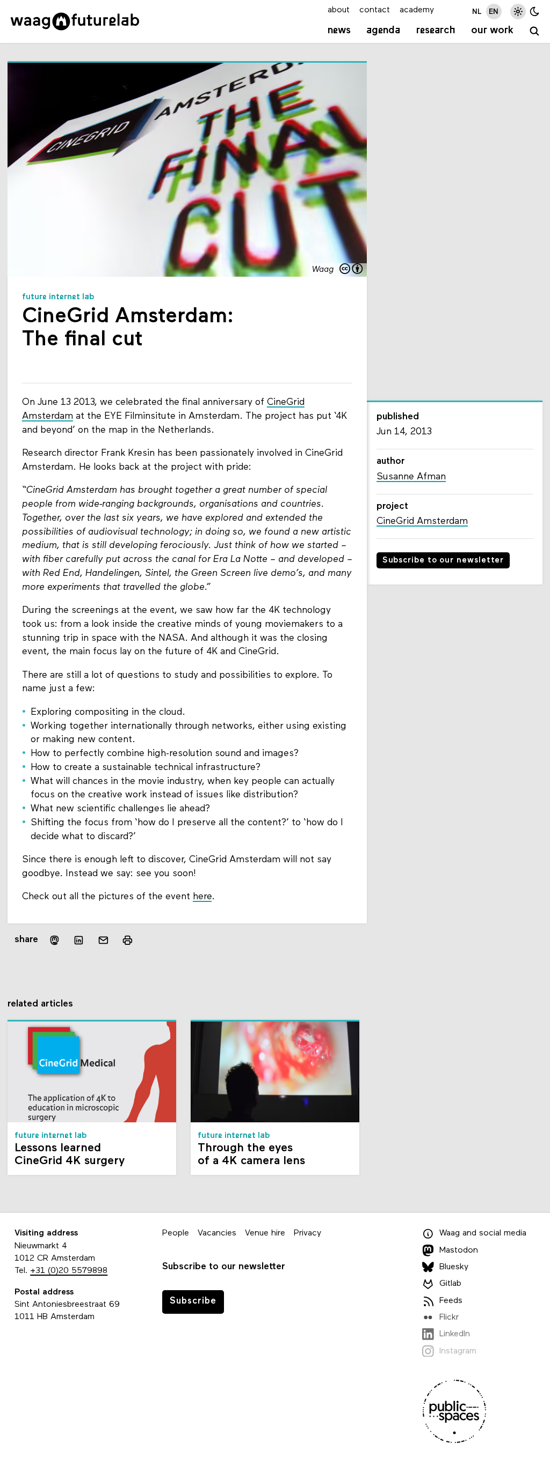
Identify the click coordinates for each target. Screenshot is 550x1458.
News (339, 30)
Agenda (383, 30)
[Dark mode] (534, 11)
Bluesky (453, 1267)
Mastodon (458, 1250)
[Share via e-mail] (104, 940)
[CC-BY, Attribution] (352, 269)
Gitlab (450, 1283)
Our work (492, 30)
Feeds (450, 1301)
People (175, 1233)
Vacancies (217, 1233)
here (202, 896)
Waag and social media (482, 1233)
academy (417, 10)
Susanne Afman (411, 477)
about (339, 10)
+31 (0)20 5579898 (68, 1271)
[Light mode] (518, 11)
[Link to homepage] (75, 21)
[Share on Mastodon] (54, 940)
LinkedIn (454, 1334)
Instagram (457, 1351)
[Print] (127, 940)
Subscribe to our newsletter (443, 561)
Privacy (307, 1233)
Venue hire (265, 1233)
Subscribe (193, 1301)
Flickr (449, 1317)
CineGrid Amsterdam (422, 521)
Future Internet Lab (58, 297)
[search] (534, 32)
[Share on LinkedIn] (79, 940)
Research (435, 30)
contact (374, 10)
